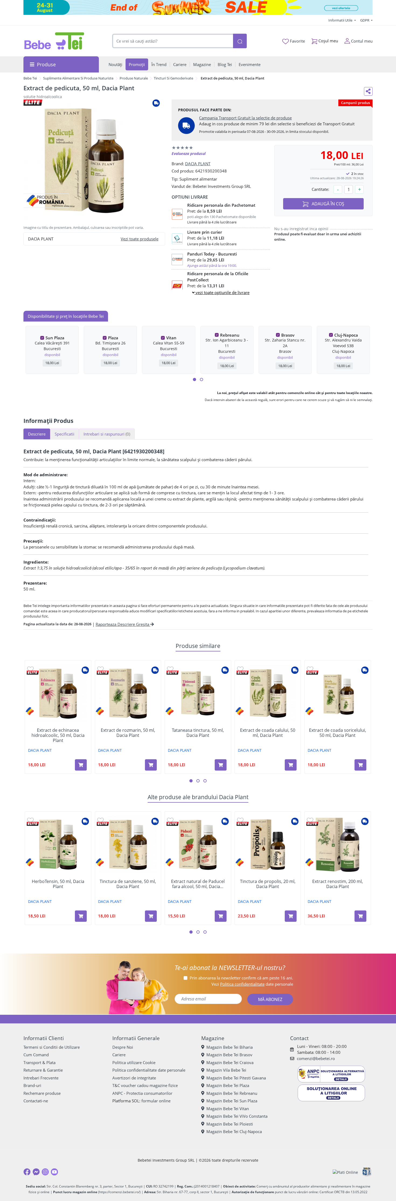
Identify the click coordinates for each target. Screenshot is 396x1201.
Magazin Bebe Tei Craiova (229, 1062)
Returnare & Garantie (43, 1070)
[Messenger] (36, 1171)
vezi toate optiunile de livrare (221, 292)
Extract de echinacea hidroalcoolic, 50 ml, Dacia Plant (58, 735)
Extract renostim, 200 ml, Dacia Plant (337, 884)
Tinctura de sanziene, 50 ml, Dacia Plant (128, 884)
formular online (156, 1100)
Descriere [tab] (37, 434)
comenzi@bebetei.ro (316, 1058)
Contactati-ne (35, 1100)
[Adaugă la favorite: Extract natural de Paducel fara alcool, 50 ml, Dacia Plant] (170, 820)
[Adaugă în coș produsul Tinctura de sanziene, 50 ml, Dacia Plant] (151, 916)
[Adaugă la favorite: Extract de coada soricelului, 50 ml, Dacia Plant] (310, 669)
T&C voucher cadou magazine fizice (145, 1085)
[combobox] (172, 41)
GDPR (365, 20)
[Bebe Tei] (54, 41)
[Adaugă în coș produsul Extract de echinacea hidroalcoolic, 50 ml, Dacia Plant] (81, 765)
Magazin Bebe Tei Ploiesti (229, 1124)
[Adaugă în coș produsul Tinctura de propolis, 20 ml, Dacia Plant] (291, 916)
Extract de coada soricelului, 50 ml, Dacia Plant (337, 733)
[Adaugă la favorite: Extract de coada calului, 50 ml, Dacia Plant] (240, 669)
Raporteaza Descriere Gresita (123, 624)
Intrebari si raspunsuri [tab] (107, 434)
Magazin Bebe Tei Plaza (227, 1085)
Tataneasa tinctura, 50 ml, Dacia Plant (198, 733)
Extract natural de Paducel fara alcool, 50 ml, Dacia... (198, 884)
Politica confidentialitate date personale (148, 1070)
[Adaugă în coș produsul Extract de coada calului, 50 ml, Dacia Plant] (291, 765)
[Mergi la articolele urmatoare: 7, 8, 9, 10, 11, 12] (201, 379)
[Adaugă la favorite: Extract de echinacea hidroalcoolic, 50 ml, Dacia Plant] (30, 669)
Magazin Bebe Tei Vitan (227, 1108)
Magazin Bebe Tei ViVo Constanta (237, 1116)
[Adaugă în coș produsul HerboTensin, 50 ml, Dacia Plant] (81, 916)
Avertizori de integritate (134, 1078)
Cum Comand (36, 1054)
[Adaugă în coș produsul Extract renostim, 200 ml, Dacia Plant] (360, 916)
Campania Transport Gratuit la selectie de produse (245, 117)
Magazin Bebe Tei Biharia (229, 1047)
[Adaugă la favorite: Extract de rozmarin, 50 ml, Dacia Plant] (100, 669)
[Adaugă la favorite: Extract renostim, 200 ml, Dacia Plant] (310, 820)
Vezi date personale (252, 984)
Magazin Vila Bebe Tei (226, 1070)
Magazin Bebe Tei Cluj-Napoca (234, 1131)
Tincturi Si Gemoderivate (173, 78)
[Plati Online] (345, 1172)
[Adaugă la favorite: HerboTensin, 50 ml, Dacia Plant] (30, 820)
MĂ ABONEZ (270, 999)
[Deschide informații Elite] (32, 672)
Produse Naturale (134, 78)
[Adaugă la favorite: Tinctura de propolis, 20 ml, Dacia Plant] (240, 820)
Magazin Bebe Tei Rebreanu (231, 1093)
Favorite (297, 41)
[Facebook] (26, 1171)
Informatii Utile (340, 20)
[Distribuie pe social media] (368, 91)
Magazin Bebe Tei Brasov (229, 1054)
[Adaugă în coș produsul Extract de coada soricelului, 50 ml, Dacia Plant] (360, 765)
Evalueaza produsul (189, 153)
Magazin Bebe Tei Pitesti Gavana (236, 1078)
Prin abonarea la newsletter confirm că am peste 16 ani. (241, 978)
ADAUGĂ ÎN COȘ (327, 204)
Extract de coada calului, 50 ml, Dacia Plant (267, 733)
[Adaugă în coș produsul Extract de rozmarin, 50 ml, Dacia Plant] (151, 765)
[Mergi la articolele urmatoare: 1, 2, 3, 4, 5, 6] (194, 379)
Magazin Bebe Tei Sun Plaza (231, 1100)
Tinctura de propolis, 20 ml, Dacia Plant (268, 884)
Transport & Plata (39, 1062)
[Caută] (239, 41)
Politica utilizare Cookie (133, 1062)
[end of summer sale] (198, 7)
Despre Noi (122, 1047)
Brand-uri (32, 1085)
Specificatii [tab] (64, 434)
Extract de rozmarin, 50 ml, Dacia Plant (128, 733)
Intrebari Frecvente (40, 1078)
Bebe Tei (30, 78)
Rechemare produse (42, 1093)
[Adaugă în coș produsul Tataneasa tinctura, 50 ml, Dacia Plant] (221, 765)
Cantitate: (320, 189)
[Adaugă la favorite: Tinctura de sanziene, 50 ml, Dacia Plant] (100, 820)
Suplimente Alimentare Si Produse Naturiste (78, 78)
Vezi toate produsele (139, 238)
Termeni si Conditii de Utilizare (51, 1047)
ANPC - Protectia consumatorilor (142, 1093)
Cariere (119, 1054)
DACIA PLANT (197, 163)
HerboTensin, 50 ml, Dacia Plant (58, 884)
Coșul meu (327, 40)
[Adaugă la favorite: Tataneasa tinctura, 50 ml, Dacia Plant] (170, 669)
